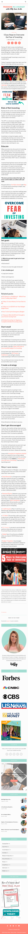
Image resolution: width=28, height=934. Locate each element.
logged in (8, 621)
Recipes (4, 861)
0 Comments (3, 612)
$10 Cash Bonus (15, 500)
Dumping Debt (5, 843)
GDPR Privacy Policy (6, 932)
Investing (14, 32)
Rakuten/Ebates (7, 493)
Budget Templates (7, 541)
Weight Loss (4, 870)
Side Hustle (4, 867)
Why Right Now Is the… (6, 799)
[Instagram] (20, 1)
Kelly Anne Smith (11, 39)
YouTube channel (16, 184)
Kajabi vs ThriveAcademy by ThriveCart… (9, 822)
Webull (4, 534)
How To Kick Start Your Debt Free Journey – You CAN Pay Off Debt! (14, 776)
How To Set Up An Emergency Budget (13, 311)
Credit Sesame (6, 509)
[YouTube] (23, 1)
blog (25, 184)
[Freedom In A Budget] (14, 7)
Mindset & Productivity (7, 855)
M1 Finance (15, 353)
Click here (4, 85)
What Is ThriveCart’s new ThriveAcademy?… (10, 829)
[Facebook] (13, 1)
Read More (14, 780)
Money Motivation (6, 858)
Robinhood (4, 355)
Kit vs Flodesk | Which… (6, 814)
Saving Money (5, 864)
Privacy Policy (13, 932)
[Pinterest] (18, 1)
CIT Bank (5, 515)
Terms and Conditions (21, 932)
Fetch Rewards (6, 476)
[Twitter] (15, 1)
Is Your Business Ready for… (7, 806)
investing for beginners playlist (17, 453)
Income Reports (5, 849)
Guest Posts (4, 846)
